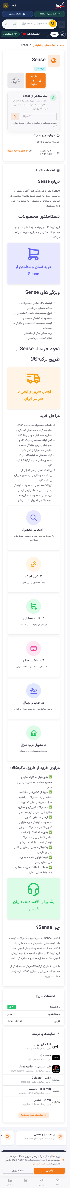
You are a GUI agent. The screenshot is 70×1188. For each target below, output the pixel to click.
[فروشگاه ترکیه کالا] (60, 5)
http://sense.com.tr (17, 151)
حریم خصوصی (39, 1164)
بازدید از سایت (34, 80)
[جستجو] (52, 23)
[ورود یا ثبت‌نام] (5, 5)
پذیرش (49, 1171)
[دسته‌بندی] (61, 24)
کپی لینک (14, 80)
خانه (61, 45)
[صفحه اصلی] (63, 34)
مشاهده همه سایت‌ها (32, 1115)
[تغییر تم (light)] (14, 5)
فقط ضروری (18, 1171)
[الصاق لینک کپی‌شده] (15, 116)
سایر (38, 69)
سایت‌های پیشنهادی (44, 45)
